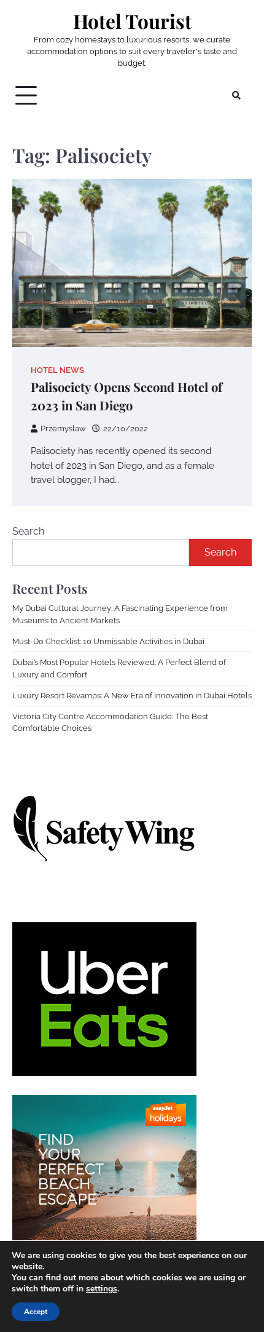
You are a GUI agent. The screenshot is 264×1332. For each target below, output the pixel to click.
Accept (35, 1312)
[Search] (236, 95)
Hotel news (57, 370)
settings (101, 1288)
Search (28, 531)
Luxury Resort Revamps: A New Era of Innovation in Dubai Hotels (132, 695)
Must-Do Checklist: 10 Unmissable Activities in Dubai (108, 641)
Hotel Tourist (132, 21)
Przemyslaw (63, 428)
